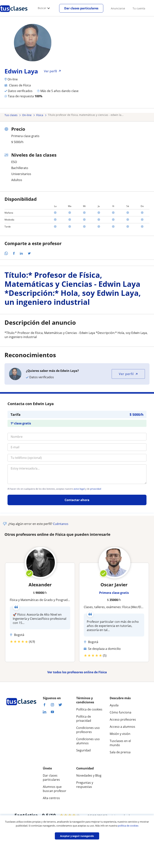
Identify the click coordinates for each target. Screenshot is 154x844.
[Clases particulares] (13, 13)
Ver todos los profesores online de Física (77, 672)
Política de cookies (89, 709)
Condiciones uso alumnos (88, 741)
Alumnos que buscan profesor (54, 789)
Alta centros (51, 798)
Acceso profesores (123, 719)
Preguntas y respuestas (84, 785)
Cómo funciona (120, 712)
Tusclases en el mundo (120, 743)
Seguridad (83, 750)
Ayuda (114, 705)
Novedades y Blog (88, 775)
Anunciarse (118, 8)
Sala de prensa (120, 752)
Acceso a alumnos (122, 727)
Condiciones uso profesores (88, 730)
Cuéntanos (60, 524)
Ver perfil (126, 374)
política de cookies (128, 825)
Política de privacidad (83, 718)
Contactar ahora (77, 500)
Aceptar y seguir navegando (77, 836)
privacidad (95, 489)
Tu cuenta (139, 8)
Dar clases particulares (81, 8)
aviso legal (79, 489)
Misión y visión (120, 734)
